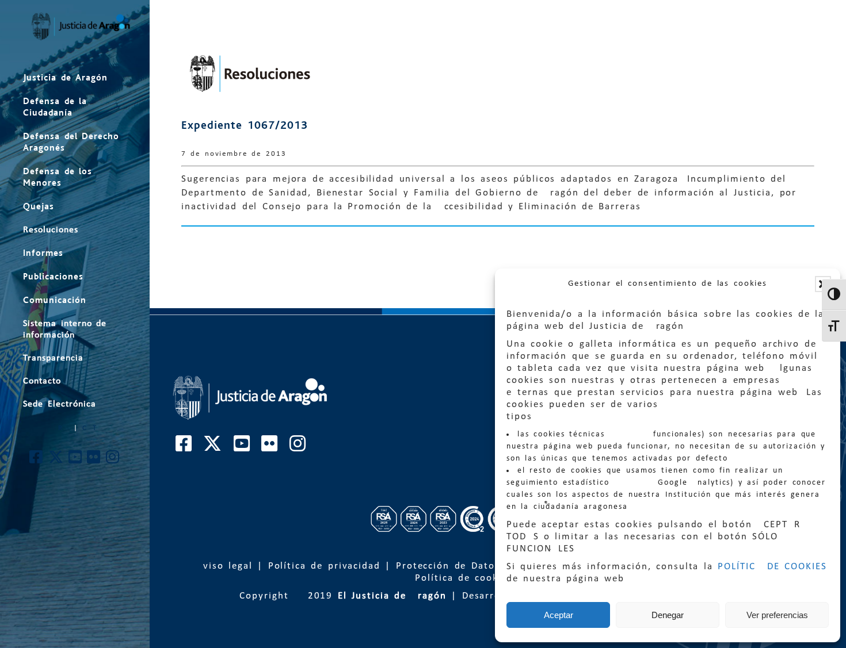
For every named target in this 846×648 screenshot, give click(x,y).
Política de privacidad (324, 566)
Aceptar (558, 615)
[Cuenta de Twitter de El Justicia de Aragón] (56, 460)
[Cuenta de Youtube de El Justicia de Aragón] (75, 460)
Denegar (667, 615)
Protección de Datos (448, 566)
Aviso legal (224, 566)
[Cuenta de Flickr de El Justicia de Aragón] (94, 460)
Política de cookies (464, 578)
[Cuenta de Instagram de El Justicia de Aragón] (113, 460)
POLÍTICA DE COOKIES (772, 567)
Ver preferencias (777, 615)
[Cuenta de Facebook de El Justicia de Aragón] (36, 460)
